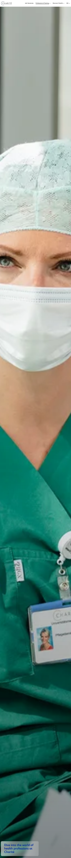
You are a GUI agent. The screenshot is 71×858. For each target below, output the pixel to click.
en (67, 3)
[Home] (6, 3)
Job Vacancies (29, 3)
